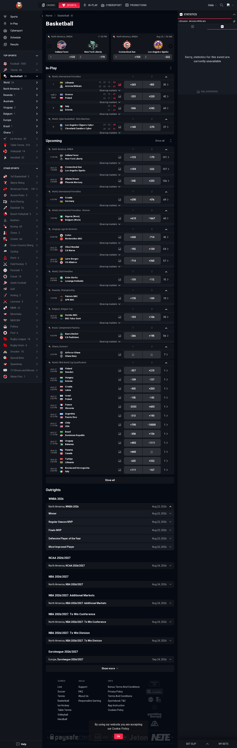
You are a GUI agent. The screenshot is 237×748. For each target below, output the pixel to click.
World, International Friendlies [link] (66, 76)
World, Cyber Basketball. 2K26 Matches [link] (71, 119)
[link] (19, 5)
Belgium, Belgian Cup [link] (62, 309)
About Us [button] (83, 696)
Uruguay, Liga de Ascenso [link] (64, 229)
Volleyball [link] (63, 714)
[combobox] (212, 5)
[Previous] (49, 46)
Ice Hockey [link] (63, 705)
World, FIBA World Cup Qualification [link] (69, 362)
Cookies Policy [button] (116, 710)
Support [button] (82, 686)
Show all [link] (159, 140)
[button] (48, 5)
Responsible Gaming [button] (89, 700)
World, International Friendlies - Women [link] (71, 210)
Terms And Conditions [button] (120, 696)
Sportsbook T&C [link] (117, 700)
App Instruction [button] (116, 705)
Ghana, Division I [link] (60, 346)
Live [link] (60, 686)
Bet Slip (191, 743)
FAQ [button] (80, 691)
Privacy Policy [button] (115, 691)
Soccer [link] (61, 691)
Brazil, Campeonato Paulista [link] (65, 328)
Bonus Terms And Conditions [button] (124, 686)
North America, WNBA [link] (62, 149)
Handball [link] (62, 719)
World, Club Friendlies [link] (62, 271)
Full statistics (209, 91)
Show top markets (108, 90)
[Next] (171, 46)
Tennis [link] (61, 696)
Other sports (11, 168)
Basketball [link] (63, 15)
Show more (108, 668)
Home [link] (49, 15)
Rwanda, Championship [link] (63, 290)
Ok (118, 736)
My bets (223, 743)
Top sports (9, 55)
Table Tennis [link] (64, 710)
